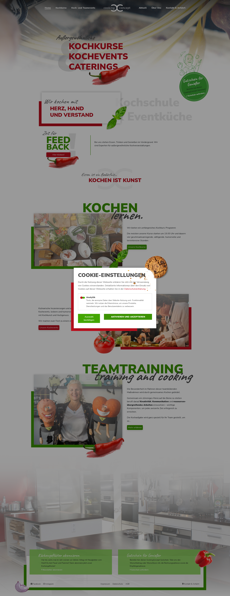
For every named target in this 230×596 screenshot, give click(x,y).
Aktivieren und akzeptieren (128, 316)
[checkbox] (82, 298)
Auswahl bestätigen (89, 318)
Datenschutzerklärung (134, 288)
